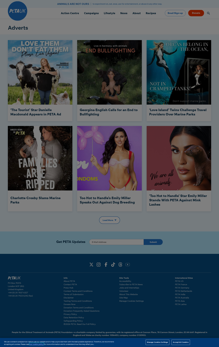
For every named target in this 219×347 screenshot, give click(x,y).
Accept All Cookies (180, 342)
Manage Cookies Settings (157, 342)
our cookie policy (36, 344)
